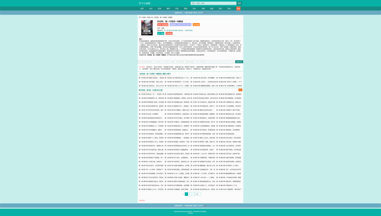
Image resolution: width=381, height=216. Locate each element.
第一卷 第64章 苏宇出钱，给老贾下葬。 (228, 154)
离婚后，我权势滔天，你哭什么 (182, 69)
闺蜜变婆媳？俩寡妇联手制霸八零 (206, 67)
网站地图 (190, 213)
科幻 (194, 8)
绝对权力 (149, 67)
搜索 (239, 3)
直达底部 (196, 25)
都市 (168, 8)
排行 (220, 8)
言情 (203, 8)
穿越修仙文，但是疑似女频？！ (203, 69)
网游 (185, 8)
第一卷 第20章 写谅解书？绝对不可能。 (228, 110)
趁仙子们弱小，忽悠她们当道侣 (163, 67)
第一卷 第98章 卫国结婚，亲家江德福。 (177, 189)
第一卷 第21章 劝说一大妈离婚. (148, 114)
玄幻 (150, 8)
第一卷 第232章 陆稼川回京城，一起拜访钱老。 (179, 30)
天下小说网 (144, 3)
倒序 (240, 90)
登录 (238, 8)
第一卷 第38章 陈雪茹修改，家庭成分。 (177, 130)
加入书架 (161, 33)
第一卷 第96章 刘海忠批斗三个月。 (227, 185)
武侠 (159, 8)
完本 (229, 8)
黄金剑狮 (165, 25)
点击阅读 (169, 33)
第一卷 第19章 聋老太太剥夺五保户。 (202, 110)
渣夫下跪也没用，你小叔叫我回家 (160, 69)
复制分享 (239, 62)
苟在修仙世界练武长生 (226, 67)
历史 (176, 8)
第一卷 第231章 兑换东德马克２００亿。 (177, 78)
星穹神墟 (145, 69)
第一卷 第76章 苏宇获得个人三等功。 (228, 165)
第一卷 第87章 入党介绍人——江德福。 (202, 177)
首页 (142, 8)
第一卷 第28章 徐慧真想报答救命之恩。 (228, 118)
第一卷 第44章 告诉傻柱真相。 (225, 134)
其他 (211, 8)
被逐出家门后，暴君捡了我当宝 (185, 67)
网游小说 (150, 17)
